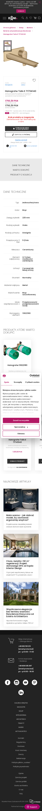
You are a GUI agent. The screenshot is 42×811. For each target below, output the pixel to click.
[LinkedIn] (21, 694)
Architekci (21, 719)
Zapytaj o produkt (21, 140)
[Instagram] (16, 684)
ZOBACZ (21, 11)
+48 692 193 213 (13, 146)
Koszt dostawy (21, 750)
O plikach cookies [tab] (32, 382)
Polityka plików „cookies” (21, 762)
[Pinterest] (34, 684)
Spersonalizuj (19, 427)
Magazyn (21, 707)
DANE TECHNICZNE (21, 165)
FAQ (21, 794)
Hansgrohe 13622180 (17, 365)
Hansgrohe (8, 84)
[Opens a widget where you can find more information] (32, 807)
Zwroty (21, 754)
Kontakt (21, 738)
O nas (21, 789)
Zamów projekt (21, 777)
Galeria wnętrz (21, 703)
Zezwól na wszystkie (21, 420)
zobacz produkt (17, 461)
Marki (21, 727)
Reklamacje (21, 758)
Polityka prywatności (21, 766)
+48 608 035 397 (25, 666)
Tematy (21, 723)
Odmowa (21, 434)
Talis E (23, 84)
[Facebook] (7, 684)
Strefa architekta (21, 785)
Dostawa (21, 746)
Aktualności (21, 731)
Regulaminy (21, 742)
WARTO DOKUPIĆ (21, 170)
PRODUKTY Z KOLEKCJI (21, 174)
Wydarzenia (21, 715)
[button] (7, 43)
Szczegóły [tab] (18, 382)
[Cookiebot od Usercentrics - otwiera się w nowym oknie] (29, 375)
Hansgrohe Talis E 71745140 (17, 441)
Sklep (21, 711)
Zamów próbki (21, 781)
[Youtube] (25, 684)
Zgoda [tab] (6, 382)
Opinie (21, 773)
